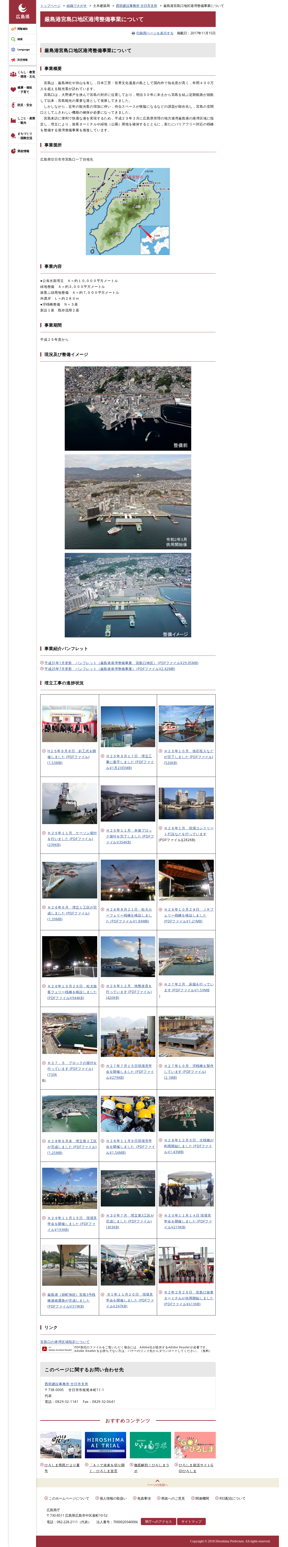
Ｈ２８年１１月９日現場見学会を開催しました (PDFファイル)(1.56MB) (130, 1146)
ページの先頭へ (157, 1485)
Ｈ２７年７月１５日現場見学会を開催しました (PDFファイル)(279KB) (130, 1071)
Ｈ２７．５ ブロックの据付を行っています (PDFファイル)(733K (72, 1068)
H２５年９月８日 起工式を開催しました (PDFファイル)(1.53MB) (71, 757)
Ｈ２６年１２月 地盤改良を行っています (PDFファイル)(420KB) (129, 992)
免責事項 (144, 1498)
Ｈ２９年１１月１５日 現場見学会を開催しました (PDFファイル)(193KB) (72, 1224)
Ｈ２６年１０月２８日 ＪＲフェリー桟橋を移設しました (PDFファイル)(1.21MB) (189, 915)
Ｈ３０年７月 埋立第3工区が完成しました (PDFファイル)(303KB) (130, 1221)
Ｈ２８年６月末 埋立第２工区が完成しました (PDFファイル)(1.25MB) (72, 1147)
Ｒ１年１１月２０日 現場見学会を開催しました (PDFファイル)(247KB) (130, 1300)
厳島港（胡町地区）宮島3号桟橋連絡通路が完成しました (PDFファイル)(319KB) (71, 1300)
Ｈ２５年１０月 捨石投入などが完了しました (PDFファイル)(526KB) (189, 757)
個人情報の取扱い (113, 1498)
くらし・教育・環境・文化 (26, 74)
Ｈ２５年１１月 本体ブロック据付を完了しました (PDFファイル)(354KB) (130, 836)
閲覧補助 (22, 29)
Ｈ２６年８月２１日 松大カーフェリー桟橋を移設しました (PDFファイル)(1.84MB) (129, 915)
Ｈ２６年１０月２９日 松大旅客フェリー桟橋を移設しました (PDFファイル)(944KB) (72, 992)
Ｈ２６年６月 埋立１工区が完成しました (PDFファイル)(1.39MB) (72, 913)
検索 (20, 39)
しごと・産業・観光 (26, 120)
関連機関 (202, 1498)
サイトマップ (191, 1521)
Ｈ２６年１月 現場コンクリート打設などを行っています (189, 831)
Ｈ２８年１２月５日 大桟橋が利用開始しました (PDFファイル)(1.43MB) (189, 1146)
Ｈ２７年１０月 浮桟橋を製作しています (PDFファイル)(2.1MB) (189, 1071)
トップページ (50, 5)
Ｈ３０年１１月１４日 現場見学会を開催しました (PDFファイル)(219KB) (188, 1221)
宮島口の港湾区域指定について (65, 1341)
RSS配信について (232, 1498)
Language (23, 49)
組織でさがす (77, 5)
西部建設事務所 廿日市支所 (136, 5)
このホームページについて (69, 1498)
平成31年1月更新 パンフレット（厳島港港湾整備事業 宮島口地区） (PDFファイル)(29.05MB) (121, 663)
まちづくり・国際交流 (24, 135)
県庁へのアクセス (158, 1521)
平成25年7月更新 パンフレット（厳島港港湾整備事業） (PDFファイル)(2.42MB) (109, 668)
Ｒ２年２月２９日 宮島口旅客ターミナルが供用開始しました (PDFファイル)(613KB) (189, 1298)
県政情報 (23, 151)
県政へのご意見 (173, 1498)
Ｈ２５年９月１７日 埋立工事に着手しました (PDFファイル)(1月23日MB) (130, 762)
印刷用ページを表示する (155, 33)
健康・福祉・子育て (24, 89)
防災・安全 (24, 105)
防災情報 (22, 60)
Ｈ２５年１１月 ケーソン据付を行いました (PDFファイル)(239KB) (72, 839)
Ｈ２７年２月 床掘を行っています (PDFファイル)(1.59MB (189, 987)
